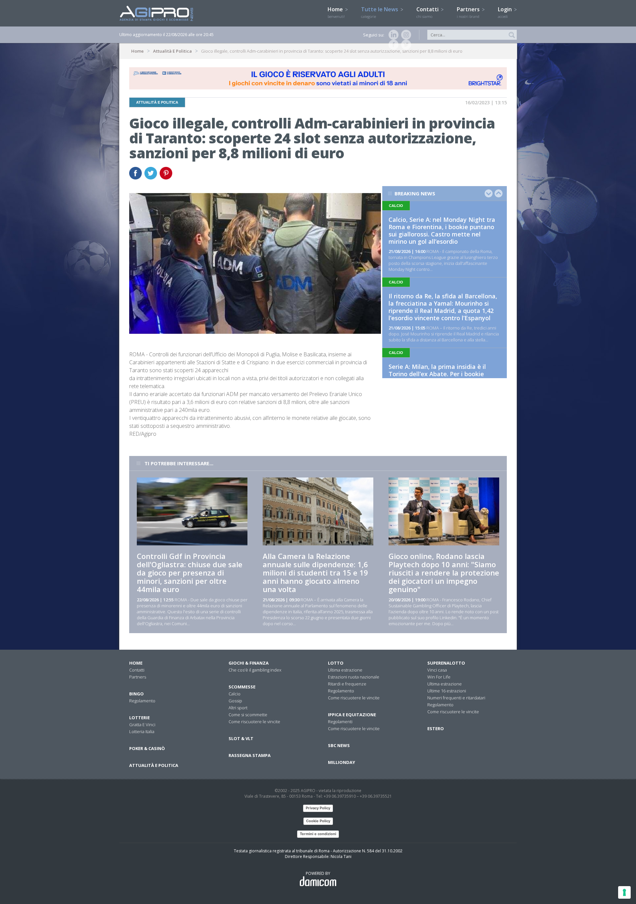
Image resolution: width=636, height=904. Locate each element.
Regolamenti (340, 722)
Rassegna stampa (250, 755)
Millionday (341, 762)
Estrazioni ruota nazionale (353, 677)
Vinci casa (437, 670)
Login (505, 12)
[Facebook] (392, 45)
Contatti (428, 12)
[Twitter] (404, 45)
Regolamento (142, 701)
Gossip (235, 701)
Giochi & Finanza (249, 663)
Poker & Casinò (147, 748)
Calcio (234, 694)
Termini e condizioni (318, 833)
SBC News (339, 745)
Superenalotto (446, 663)
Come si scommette (248, 715)
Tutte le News (380, 12)
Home (336, 12)
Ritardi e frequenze (347, 684)
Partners (469, 12)
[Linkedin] (392, 35)
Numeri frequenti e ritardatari (456, 698)
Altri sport (238, 708)
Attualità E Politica (172, 51)
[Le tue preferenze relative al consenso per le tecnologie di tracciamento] (624, 892)
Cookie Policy (318, 821)
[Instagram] (404, 35)
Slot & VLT (241, 738)
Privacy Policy (318, 808)
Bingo (136, 694)
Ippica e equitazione (352, 715)
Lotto (336, 663)
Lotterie (139, 718)
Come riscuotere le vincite (254, 722)
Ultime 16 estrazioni (446, 691)
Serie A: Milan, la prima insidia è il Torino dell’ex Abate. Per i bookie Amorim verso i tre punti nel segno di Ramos (442, 377)
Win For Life (438, 677)
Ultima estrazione (345, 670)
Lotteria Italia (141, 731)
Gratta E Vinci (142, 725)
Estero (435, 728)
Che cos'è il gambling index (255, 670)
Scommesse (242, 687)
